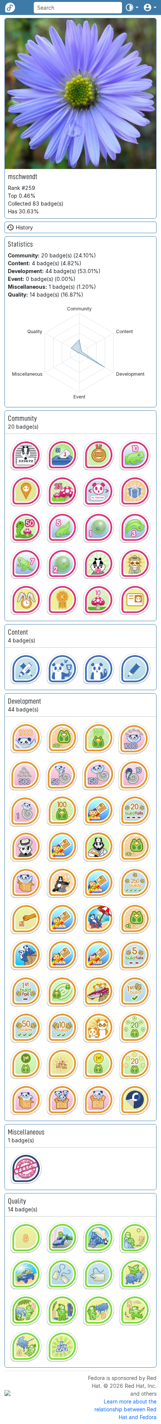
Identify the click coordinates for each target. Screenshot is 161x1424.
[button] (132, 7)
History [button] (24, 227)
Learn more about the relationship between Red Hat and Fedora (125, 1409)
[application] (79, 352)
